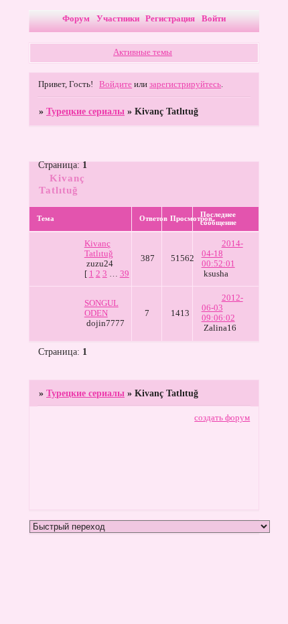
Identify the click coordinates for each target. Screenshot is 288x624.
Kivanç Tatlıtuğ (98, 248)
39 (124, 274)
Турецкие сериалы (85, 111)
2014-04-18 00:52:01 (222, 253)
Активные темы (142, 52)
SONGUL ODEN (101, 308)
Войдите (115, 84)
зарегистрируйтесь (185, 84)
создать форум (222, 417)
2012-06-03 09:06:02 (222, 308)
